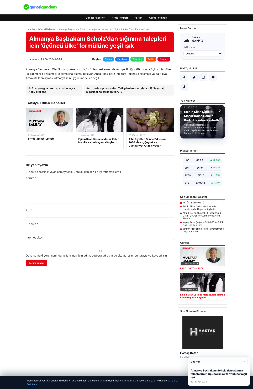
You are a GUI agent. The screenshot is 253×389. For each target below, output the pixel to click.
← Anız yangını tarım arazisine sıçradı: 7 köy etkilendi (53, 90)
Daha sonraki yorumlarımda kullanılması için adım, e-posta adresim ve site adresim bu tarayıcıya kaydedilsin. (96, 255)
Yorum (31, 178)
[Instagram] (203, 77)
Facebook (122, 59)
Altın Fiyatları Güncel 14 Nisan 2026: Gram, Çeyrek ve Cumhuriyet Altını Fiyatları (202, 216)
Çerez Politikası (158, 17)
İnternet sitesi (34, 237)
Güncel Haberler (95, 17)
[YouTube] (213, 77)
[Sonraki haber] (219, 111)
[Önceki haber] (212, 111)
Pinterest (164, 59)
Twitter (108, 59)
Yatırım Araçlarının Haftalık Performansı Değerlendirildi (203, 230)
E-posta (32, 224)
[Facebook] (184, 77)
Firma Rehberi (120, 17)
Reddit (151, 59)
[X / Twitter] (194, 77)
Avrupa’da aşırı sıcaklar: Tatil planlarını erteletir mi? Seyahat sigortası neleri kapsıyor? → (125, 90)
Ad (29, 210)
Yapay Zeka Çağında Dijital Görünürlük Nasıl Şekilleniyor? (203, 223)
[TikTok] (184, 87)
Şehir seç (189, 47)
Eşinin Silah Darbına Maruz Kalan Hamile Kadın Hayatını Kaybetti (200, 207)
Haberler (30, 29)
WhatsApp (137, 59)
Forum (138, 17)
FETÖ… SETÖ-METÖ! (194, 202)
